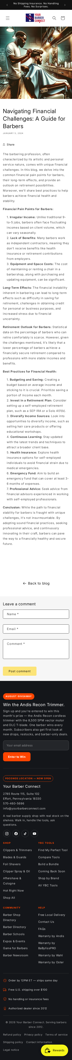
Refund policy (12, 1034)
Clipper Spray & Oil (16, 871)
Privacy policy (33, 1034)
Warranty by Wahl (50, 955)
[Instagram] (6, 833)
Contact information (39, 1042)
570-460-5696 (13, 803)
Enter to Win (17, 756)
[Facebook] (16, 833)
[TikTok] (25, 833)
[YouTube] (34, 833)
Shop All (9, 897)
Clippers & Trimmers (17, 850)
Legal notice (11, 1049)
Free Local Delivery (51, 914)
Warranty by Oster (51, 962)
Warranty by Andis (51, 936)
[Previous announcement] (7, 5)
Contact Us (46, 921)
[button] (7, 18)
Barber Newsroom (15, 955)
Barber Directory (14, 927)
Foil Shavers (12, 864)
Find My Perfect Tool (53, 850)
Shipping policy (13, 1042)
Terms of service (56, 1034)
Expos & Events (14, 941)
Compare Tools (49, 857)
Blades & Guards (14, 857)
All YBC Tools (48, 885)
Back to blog (39, 583)
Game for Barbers (15, 948)
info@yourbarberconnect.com (24, 808)
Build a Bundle (48, 864)
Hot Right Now (13, 890)
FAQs (42, 928)
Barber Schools (14, 934)
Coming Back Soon (51, 871)
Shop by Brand (48, 878)
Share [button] (11, 144)
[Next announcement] (65, 5)
